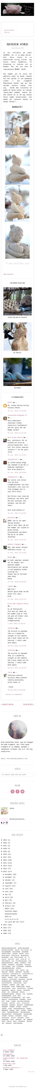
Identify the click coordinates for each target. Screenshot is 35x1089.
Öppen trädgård (17, 1023)
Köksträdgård (17, 981)
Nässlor (13, 990)
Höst (17, 970)
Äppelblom (8, 1023)
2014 (5, 866)
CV (28, 957)
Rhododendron (13, 999)
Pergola (22, 992)
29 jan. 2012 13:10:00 (17, 455)
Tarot (17, 1010)
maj (6, 894)
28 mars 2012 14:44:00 (17, 646)
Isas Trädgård (8, 1050)
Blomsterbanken (11, 914)
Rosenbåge (23, 999)
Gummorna (28, 966)
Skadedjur (12, 1004)
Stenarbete (5, 1006)
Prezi (19, 995)
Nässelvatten (5, 990)
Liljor (25, 983)
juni (6, 891)
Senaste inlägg (7, 704)
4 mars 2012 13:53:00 (16, 624)
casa (11, 957)
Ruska (7, 1001)
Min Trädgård (6, 986)
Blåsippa (21, 953)
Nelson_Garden (6, 988)
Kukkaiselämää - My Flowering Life (15, 1059)
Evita (30, 961)
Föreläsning (19, 964)
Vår (24, 1019)
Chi (25, 957)
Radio (28, 997)
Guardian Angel (11, 911)
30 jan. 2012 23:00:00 (17, 540)
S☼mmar (13, 1001)
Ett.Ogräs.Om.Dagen (21, 961)
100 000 (12, 808)
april (7, 897)
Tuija (10, 672)
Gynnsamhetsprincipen (8, 968)
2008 (5, 933)
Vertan (27, 1017)
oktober (8, 880)
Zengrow (29, 1021)
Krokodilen (21, 979)
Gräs (13, 966)
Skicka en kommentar (14, 694)
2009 (5, 930)
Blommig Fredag (6, 953)
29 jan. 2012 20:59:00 (17, 472)
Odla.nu (8, 917)
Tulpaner (4, 1015)
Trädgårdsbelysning (12, 1012)
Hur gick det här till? (14, 922)
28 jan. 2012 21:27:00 (17, 433)
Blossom (15, 953)
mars (6, 900)
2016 (5, 860)
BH (31, 950)
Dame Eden (11, 959)
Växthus (9, 1021)
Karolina (11, 517)
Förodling (28, 964)
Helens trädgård (14, 544)
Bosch (27, 953)
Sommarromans (28, 1004)
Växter (3, 1021)
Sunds (10, 1008)
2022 (5, 843)
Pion (24, 993)
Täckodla (11, 1015)
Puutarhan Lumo (9, 1064)
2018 (5, 854)
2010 (5, 928)
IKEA (27, 970)
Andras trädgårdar (23, 948)
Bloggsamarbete (6, 951)
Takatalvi (12, 1010)
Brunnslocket (25, 955)
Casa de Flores (18, 957)
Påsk (24, 997)
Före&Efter (11, 964)
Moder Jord (9, 909)
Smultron (19, 1004)
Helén (10, 402)
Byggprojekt (5, 957)
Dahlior (4, 959)
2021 (5, 846)
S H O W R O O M (11, 919)
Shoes (18, 1003)
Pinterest (18, 993)
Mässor (28, 986)
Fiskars (16, 962)
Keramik (10, 274)
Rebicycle (4, 999)
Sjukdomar (5, 1004)
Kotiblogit (4, 979)
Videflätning (5, 1019)
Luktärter (12, 984)
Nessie (14, 988)
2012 (5, 871)
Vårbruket (30, 1019)
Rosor (29, 999)
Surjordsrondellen (19, 1008)
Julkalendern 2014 (28, 973)
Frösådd (4, 964)
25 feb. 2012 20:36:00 (17, 582)
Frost (29, 962)
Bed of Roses (25, 950)
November (30, 988)
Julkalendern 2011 (16, 973)
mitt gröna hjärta (15, 437)
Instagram (26, 972)
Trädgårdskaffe (17, 1014)
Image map (4, 972)
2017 (5, 857)
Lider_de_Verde (18, 983)
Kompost (10, 977)
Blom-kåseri (25, 951)
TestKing (11, 628)
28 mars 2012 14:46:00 (17, 668)
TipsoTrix (23, 1010)
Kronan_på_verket (6, 981)
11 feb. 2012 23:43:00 (17, 553)
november (8, 877)
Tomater (30, 1010)
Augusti (17, 950)
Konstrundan (23, 977)
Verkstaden (20, 1017)
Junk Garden (5, 975)
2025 (5, 840)
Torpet (3, 1012)
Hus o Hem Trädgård (8, 970)
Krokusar (29, 979)
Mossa (13, 986)
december (8, 874)
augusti (8, 886)
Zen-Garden (21, 1021)
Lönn (18, 984)
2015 (5, 863)
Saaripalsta (8, 1054)
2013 (5, 869)
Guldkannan (20, 966)
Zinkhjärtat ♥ (13, 459)
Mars (22, 984)
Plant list (7, 32)
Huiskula (18, 968)
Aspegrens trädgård (7, 950)
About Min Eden (9, 30)
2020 (5, 849)
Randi (10, 557)
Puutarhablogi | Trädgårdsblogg (11, 997)
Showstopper (25, 1003)
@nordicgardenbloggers (9, 948)
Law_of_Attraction (7, 983)
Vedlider (13, 1017)
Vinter (12, 1019)
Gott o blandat (6, 966)
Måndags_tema (20, 986)
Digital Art (24, 959)
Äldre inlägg (28, 704)
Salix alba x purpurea (23, 1001)
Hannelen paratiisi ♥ (12, 1068)
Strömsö (25, 1006)
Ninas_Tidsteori (21, 988)
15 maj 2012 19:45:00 (16, 690)
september (9, 883)
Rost (3, 1001)
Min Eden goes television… (17, 819)
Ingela (10, 586)
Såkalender (5, 1010)
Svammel (29, 1008)
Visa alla (31, 1071)
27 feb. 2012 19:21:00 (17, 599)
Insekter (11, 972)
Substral (4, 1008)
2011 (5, 925)
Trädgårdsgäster (6, 1014)
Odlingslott (26, 990)
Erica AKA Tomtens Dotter (18, 604)
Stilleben (18, 1006)
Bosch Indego (6, 955)
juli (6, 889)
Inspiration (18, 972)
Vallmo (25, 1015)
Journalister (5, 973)
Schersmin (5, 1003)
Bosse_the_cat (15, 955)
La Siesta (25, 981)
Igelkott (22, 970)
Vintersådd (19, 1019)
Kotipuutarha (13, 979)
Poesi (14, 995)
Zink (3, 1023)
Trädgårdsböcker (25, 1012)
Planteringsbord (6, 995)
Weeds (15, 1021)
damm (17, 959)
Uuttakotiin (18, 1015)
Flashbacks (23, 962)
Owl (8, 992)
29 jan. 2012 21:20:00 (17, 513)
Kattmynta (13, 975)
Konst (16, 977)
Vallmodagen (5, 1017)
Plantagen (29, 993)
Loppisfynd (5, 984)
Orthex (4, 992)
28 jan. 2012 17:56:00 (17, 411)
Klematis (4, 977)
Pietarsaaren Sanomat (8, 993)
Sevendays (12, 1003)
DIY (29, 959)
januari (8, 906)
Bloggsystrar (16, 951)
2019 (5, 851)
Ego (13, 961)
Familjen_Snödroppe (7, 962)
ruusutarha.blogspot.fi (17, 415)
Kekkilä (19, 975)
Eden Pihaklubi (6, 961)
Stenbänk (11, 1006)
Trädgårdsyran (28, 1014)
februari (8, 903)
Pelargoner (14, 992)
